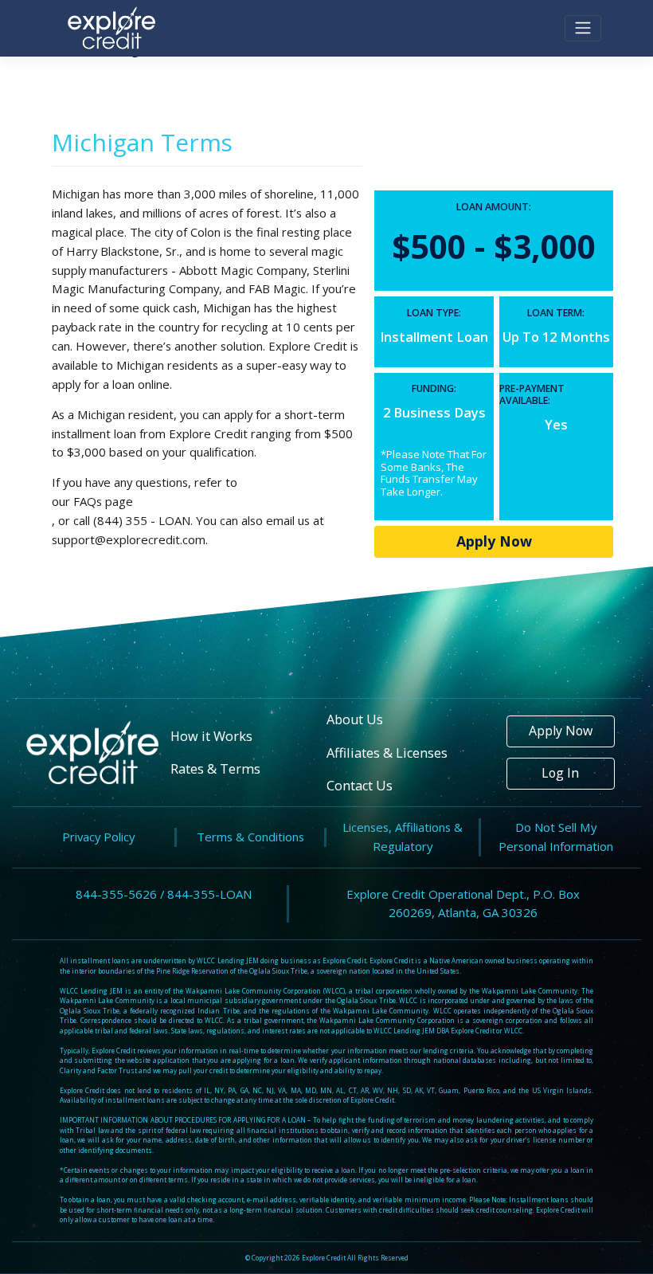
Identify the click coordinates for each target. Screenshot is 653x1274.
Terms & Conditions (250, 837)
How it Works (211, 736)
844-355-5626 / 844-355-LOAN (164, 894)
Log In (560, 773)
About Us (354, 719)
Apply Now (494, 541)
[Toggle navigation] (583, 28)
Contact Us (359, 785)
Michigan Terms (142, 142)
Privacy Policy (98, 837)
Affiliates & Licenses (387, 753)
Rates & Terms (215, 769)
